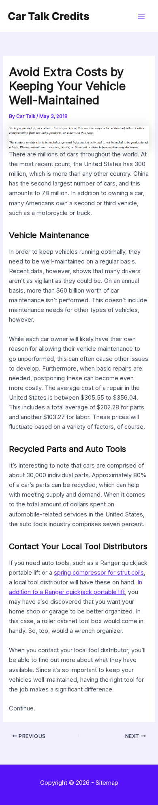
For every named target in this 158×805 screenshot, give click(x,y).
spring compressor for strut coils (99, 572)
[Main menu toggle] (141, 16)
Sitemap (107, 782)
